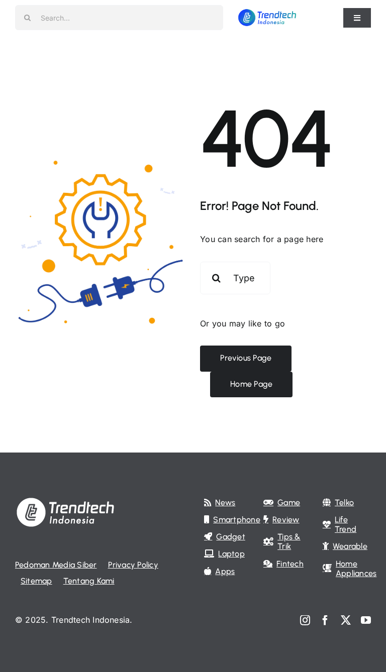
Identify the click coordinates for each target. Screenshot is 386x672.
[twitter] (346, 620)
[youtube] (366, 620)
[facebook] (325, 620)
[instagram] (305, 620)
